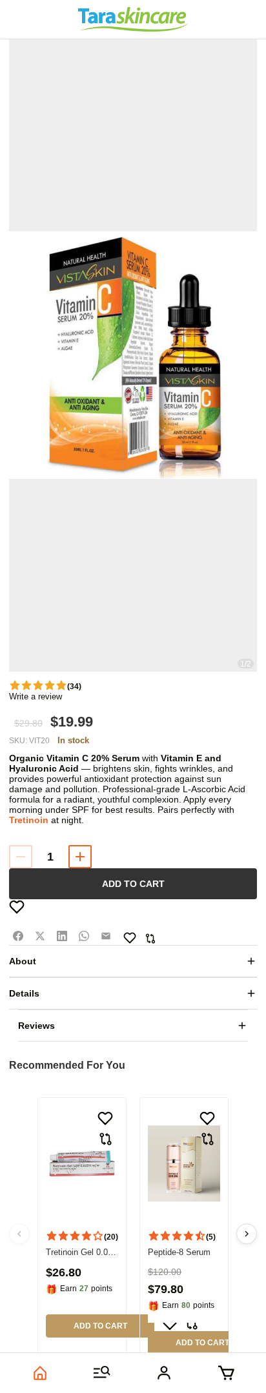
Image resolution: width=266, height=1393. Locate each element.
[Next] (246, 1233)
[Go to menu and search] (102, 1373)
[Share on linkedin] (62, 936)
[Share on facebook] (18, 936)
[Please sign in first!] (17, 907)
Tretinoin (28, 820)
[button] (133, 355)
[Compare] (150, 938)
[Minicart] (226, 1373)
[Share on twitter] (40, 936)
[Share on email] (106, 936)
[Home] (40, 1373)
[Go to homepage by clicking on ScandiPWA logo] (133, 19)
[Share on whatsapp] (84, 936)
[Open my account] (164, 1373)
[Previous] (19, 1233)
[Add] (80, 856)
